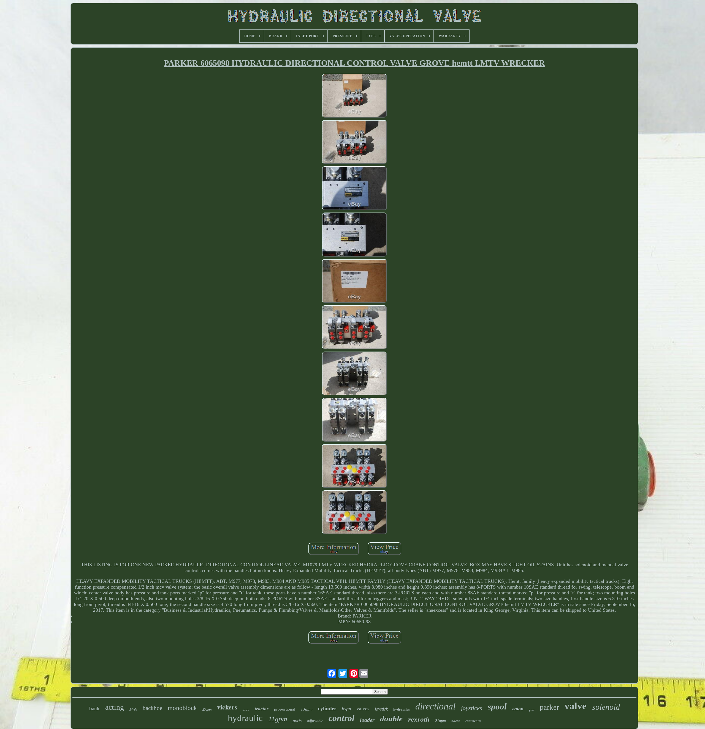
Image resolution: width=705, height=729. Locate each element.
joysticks (471, 707)
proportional (284, 709)
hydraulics (401, 709)
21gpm (440, 721)
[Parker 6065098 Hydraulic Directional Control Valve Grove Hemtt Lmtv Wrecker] (354, 96)
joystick (381, 709)
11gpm (277, 719)
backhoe (152, 708)
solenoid (606, 706)
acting (114, 707)
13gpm (307, 709)
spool (497, 706)
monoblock (182, 707)
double (391, 718)
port (531, 710)
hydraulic (245, 718)
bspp (346, 708)
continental (473, 721)
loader (367, 720)
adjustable (315, 721)
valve (576, 706)
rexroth (419, 719)
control (341, 718)
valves (363, 708)
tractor (262, 708)
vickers (227, 707)
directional (435, 706)
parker (549, 707)
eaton (518, 708)
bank (94, 708)
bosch (246, 710)
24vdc (133, 709)
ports (297, 720)
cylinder (327, 708)
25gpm (207, 709)
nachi (455, 721)
